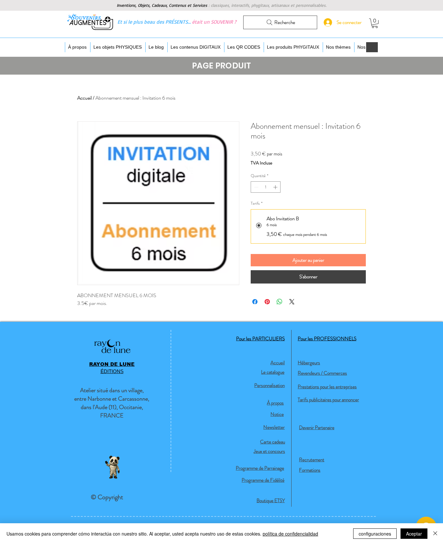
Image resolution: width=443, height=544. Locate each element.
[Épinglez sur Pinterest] (267, 302)
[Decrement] (255, 187)
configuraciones (375, 533)
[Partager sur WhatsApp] (279, 302)
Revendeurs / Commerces (322, 373)
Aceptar (414, 533)
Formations (309, 470)
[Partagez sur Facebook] (255, 302)
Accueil (84, 98)
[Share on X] (292, 302)
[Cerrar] (435, 533)
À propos (275, 402)
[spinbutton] (265, 187)
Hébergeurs (309, 362)
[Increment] (276, 187)
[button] (374, 23)
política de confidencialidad (290, 533)
